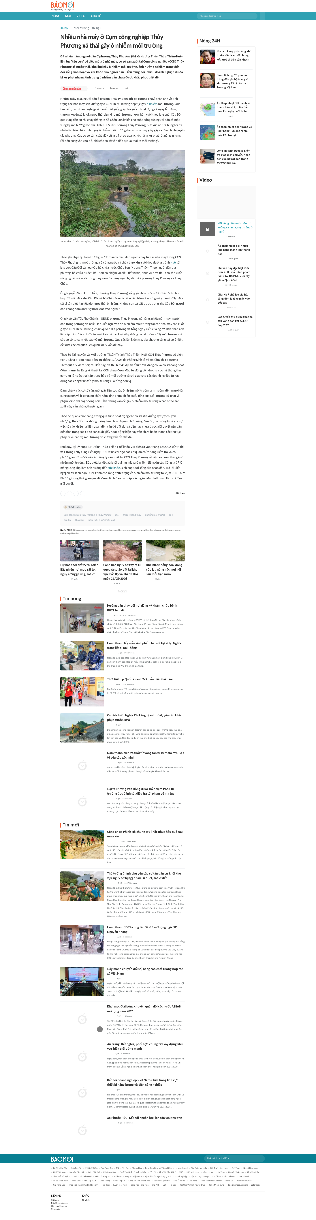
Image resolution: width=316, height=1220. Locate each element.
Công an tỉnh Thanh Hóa (139, 1181)
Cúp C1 (153, 1172)
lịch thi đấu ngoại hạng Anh (158, 1177)
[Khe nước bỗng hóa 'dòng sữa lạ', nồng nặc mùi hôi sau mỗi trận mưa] (165, 550)
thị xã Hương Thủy (132, 515)
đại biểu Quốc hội (162, 1181)
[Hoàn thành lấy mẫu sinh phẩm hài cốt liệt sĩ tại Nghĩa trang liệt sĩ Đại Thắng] (82, 655)
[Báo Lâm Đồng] (107, 584)
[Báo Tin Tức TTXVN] (109, 615)
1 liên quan (113, 88)
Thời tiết (105, 1185)
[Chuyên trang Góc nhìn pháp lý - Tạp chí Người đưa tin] (219, 168)
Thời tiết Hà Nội (60, 1177)
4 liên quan (127, 799)
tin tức (125, 1168)
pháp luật (76, 1181)
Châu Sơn (79, 520)
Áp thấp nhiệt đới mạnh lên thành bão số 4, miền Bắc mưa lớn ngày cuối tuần (234, 107)
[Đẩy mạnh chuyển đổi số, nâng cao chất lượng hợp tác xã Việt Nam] (82, 981)
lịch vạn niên (253, 1172)
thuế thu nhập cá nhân (211, 1181)
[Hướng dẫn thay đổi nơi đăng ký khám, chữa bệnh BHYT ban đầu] (82, 618)
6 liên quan (127, 937)
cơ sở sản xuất (108, 520)
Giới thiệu (55, 1200)
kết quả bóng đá (102, 1177)
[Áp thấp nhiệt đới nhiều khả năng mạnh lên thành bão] (207, 251)
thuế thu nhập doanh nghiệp (133, 1172)
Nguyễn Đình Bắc (77, 1172)
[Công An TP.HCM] (220, 285)
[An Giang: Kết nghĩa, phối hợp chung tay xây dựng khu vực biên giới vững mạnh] (82, 1056)
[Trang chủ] (62, 6)
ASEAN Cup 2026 (244, 1181)
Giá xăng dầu (59, 1185)
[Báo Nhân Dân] (110, 1090)
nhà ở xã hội (179, 1181)
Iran (212, 1172)
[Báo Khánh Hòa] (111, 1123)
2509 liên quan (129, 615)
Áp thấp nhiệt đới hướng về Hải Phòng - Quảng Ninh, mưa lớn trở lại (234, 131)
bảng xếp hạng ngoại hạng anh (145, 1185)
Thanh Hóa (137, 1168)
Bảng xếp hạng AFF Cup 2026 (158, 1168)
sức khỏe (114, 468)
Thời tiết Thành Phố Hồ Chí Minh (83, 1185)
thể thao (236, 1168)
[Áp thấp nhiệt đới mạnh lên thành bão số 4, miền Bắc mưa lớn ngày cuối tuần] (207, 108)
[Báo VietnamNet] (149, 579)
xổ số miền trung (216, 1185)
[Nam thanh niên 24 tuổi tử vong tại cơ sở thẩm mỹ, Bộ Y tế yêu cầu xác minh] (82, 765)
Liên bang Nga (109, 1172)
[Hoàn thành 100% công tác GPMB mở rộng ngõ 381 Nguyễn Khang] (82, 939)
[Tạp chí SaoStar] (220, 64)
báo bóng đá (107, 1168)
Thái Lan (117, 1177)
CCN (117, 515)
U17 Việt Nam (59, 1172)
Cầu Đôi (67, 520)
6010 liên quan (128, 684)
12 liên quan (233, 259)
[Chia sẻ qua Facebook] (62, 493)
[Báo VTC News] (64, 579)
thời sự (217, 1177)
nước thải (92, 520)
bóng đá (229, 1181)
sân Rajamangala (199, 1168)
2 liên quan (128, 1123)
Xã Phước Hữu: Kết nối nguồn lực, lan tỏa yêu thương (144, 1118)
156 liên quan (233, 330)
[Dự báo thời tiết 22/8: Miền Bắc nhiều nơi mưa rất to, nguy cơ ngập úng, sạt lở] (79, 550)
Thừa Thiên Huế (75, 507)
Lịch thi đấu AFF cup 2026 (171, 1172)
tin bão (173, 1185)
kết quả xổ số (91, 1168)
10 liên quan (129, 763)
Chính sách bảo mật (59, 1206)
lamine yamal (181, 1168)
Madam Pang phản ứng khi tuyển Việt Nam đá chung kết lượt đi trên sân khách (234, 55)
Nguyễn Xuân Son (236, 1172)
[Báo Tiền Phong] (110, 725)
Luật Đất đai (94, 1172)
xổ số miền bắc (60, 1168)
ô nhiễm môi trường (155, 515)
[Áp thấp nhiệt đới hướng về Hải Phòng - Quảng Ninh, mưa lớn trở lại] (207, 132)
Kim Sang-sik (119, 1181)
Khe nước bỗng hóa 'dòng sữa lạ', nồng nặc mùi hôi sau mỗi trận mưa (164, 569)
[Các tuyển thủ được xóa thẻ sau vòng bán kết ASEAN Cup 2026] (207, 322)
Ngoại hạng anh (250, 1168)
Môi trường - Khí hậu (87, 28)
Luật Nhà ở (244, 1177)
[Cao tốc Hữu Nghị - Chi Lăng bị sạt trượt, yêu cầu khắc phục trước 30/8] (82, 727)
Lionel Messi (86, 1177)
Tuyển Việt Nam (120, 1185)
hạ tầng (221, 1172)
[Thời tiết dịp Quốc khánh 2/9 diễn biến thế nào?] (82, 691)
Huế (173, 262)
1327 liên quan (130, 883)
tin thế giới (229, 1177)
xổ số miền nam (60, 1181)
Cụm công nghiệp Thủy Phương (79, 515)
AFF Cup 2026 (90, 1181)
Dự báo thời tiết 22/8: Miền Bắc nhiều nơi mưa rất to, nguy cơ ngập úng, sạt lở (79, 569)
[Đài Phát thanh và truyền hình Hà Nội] (111, 937)
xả (170, 515)
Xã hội (64, 28)
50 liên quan (129, 653)
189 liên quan (231, 285)
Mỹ (117, 1168)
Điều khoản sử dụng (59, 1203)
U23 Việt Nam (193, 1172)
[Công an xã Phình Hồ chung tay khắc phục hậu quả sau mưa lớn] (82, 844)
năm (205, 1172)
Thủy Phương (104, 515)
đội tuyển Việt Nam (219, 1168)
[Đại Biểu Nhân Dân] (110, 1054)
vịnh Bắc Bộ (76, 1168)
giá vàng (193, 1181)
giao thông (105, 1181)
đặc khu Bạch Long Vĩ (200, 1177)
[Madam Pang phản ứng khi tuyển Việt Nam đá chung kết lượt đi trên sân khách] (207, 57)
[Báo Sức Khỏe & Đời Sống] (110, 684)
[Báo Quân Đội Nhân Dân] (111, 653)
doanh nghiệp (181, 1177)
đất (164, 1185)
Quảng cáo (55, 1209)
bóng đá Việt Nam (133, 1177)
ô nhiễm (152, 104)
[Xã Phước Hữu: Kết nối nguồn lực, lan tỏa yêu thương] (82, 1130)
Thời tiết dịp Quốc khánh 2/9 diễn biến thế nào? (140, 679)
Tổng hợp (86, 1200)
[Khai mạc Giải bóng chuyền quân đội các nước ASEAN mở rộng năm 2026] (82, 1019)
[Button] (262, 16)
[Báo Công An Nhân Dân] (72, 88)
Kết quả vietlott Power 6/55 (192, 1185)
